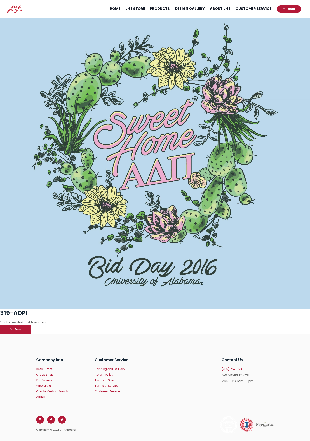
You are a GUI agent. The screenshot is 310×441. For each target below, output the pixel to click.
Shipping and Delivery (110, 369)
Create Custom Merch (52, 391)
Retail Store (44, 369)
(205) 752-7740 (233, 369)
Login (291, 9)
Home (115, 8)
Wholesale (43, 386)
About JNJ (220, 8)
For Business (44, 380)
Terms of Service (107, 386)
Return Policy (104, 375)
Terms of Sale (104, 380)
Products (160, 8)
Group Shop (44, 375)
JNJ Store (135, 8)
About (40, 397)
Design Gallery (190, 8)
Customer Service (253, 8)
